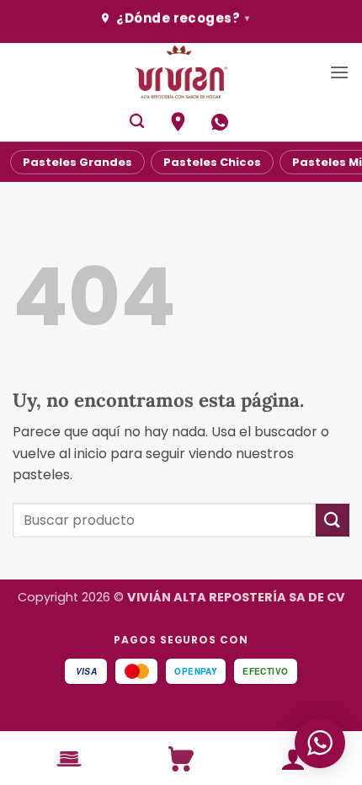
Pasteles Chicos (212, 162)
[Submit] (332, 520)
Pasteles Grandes (77, 162)
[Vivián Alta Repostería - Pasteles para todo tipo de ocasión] (181, 72)
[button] (339, 72)
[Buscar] (137, 121)
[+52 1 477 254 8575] (221, 122)
